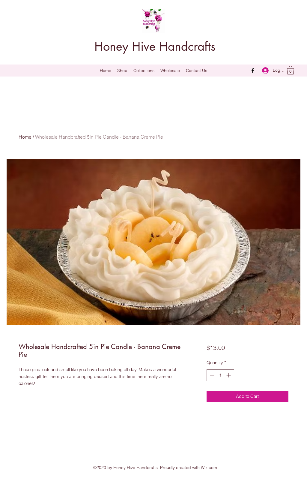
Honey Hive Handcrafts (155, 46)
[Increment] (229, 375)
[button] (143, 70)
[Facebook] (253, 71)
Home (25, 137)
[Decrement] (211, 375)
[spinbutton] (220, 375)
